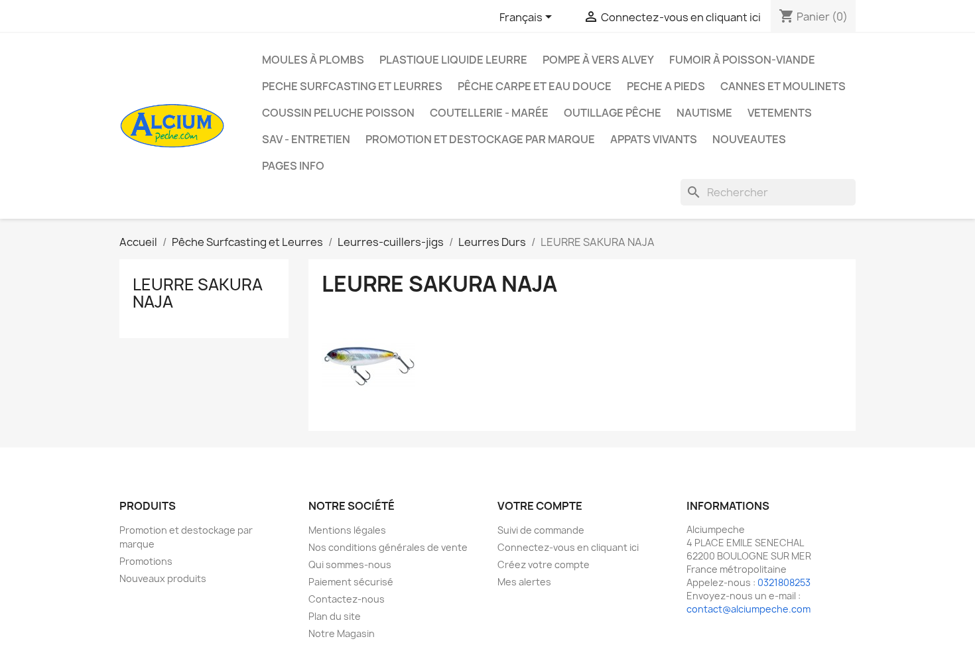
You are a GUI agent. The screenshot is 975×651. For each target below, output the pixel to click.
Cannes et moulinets (783, 86)
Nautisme (704, 112)
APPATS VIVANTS (653, 139)
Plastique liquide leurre (453, 59)
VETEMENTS (780, 112)
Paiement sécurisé (350, 581)
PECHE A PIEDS (666, 86)
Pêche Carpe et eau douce (535, 86)
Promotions (145, 561)
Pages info (293, 165)
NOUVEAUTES (749, 139)
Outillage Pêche (612, 112)
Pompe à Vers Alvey (598, 59)
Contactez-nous (346, 599)
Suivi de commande (540, 530)
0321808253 (784, 582)
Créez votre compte (543, 564)
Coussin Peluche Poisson (338, 112)
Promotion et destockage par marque (480, 139)
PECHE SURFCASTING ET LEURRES (352, 86)
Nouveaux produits (162, 578)
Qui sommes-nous (349, 564)
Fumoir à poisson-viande (742, 59)
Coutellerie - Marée (489, 112)
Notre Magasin (341, 633)
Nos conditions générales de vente (388, 547)
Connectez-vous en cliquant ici (568, 547)
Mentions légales (347, 530)
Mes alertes (524, 581)
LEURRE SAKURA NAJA (198, 293)
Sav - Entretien (306, 139)
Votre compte (539, 506)
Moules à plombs (313, 59)
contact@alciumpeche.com (748, 609)
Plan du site (334, 616)
